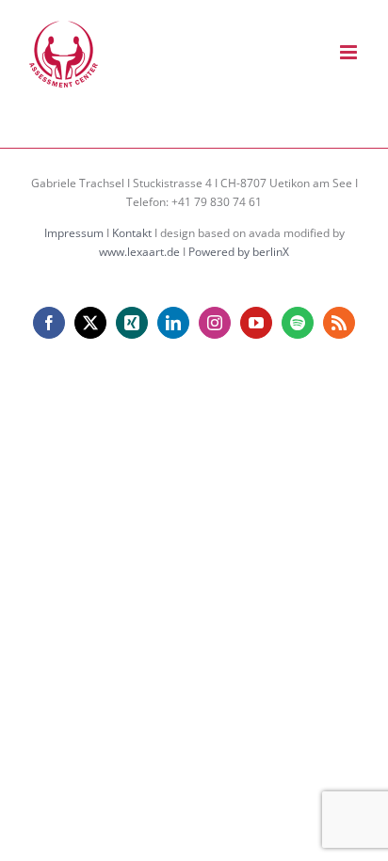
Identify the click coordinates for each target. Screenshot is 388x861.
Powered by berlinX (238, 252)
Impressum (74, 233)
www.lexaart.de (139, 252)
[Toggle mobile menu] (350, 52)
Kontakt (132, 233)
